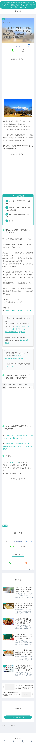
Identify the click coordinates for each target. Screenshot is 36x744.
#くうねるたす (23, 329)
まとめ (11, 221)
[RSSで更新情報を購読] (26, 563)
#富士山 (14, 329)
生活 (6, 525)
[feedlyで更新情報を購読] (10, 563)
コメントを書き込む (18, 717)
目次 (17, 196)
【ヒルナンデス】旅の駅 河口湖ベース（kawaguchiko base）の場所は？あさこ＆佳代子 (17, 446)
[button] (23, 51)
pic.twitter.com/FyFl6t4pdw (14, 358)
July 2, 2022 (9, 366)
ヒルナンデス (14, 462)
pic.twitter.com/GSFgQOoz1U (15, 332)
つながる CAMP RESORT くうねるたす (18, 310)
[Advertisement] (18, 78)
